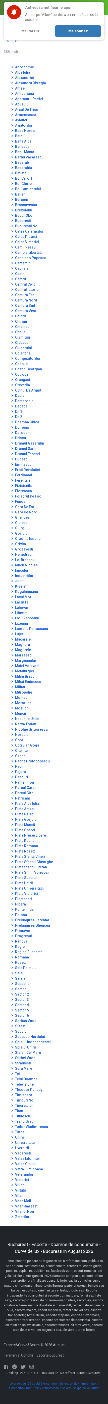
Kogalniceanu (26, 592)
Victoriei (21, 1180)
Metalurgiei (24, 671)
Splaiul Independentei (32, 1042)
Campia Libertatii (28, 253)
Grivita (20, 544)
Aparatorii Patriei (28, 99)
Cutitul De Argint (27, 390)
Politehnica (24, 909)
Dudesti (21, 459)
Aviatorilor (23, 125)
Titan (18, 1111)
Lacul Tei (21, 602)
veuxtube (93, 1388)
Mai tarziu (30, 31)
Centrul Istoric (26, 290)
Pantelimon (24, 782)
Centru (20, 279)
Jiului (19, 581)
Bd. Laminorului (27, 189)
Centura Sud (24, 306)
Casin (19, 274)
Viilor (19, 1185)
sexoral (67, 1388)
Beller (19, 194)
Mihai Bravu (24, 676)
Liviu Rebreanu (26, 618)
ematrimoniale (53, 1383)
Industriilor (24, 576)
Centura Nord (25, 300)
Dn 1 (18, 411)
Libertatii (21, 613)
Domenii (21, 427)
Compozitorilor (27, 358)
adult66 (26, 1383)
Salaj (18, 973)
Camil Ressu (25, 247)
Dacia (19, 396)
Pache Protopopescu (32, 761)
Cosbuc (21, 364)
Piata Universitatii (29, 888)
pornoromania (51, 1388)
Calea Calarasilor (29, 231)
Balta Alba (22, 141)
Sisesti (20, 1026)
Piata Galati (24, 814)
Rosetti (20, 962)
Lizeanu (21, 623)
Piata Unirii (23, 883)
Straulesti (22, 1063)
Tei (17, 1074)
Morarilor (22, 703)
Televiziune (24, 1084)
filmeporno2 (17, 1388)
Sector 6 (21, 1015)
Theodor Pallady (28, 1090)
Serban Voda (25, 1021)
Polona (20, 915)
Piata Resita (24, 841)
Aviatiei (20, 120)
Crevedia (22, 385)
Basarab (21, 162)
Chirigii (20, 321)
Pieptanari (23, 899)
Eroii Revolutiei (27, 470)
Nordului (22, 735)
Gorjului (21, 533)
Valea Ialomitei (27, 1159)
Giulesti (21, 523)
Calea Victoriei (26, 242)
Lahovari (21, 607)
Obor (18, 740)
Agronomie (24, 67)
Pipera (20, 904)
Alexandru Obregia (30, 83)
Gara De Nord (25, 512)
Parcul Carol (25, 788)
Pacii (18, 766)
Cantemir (22, 263)
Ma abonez (78, 31)
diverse (15, 1383)
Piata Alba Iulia (26, 804)
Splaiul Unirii (25, 1047)
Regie (19, 947)
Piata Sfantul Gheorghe (33, 862)
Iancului (21, 570)
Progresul (23, 936)
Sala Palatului (25, 968)
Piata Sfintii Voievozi (31, 872)
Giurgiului (22, 528)
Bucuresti (22, 221)
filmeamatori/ (89, 1383)
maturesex (33, 1388)
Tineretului (23, 1106)
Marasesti (23, 655)
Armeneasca (25, 115)
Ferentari (22, 480)
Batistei (20, 173)
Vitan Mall (22, 1201)
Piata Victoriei (26, 894)
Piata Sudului (25, 878)
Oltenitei (21, 751)
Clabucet (21, 343)
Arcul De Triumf (27, 109)
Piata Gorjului (25, 819)
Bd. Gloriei (23, 184)
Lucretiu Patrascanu (31, 629)
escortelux (71, 1383)
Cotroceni (22, 374)
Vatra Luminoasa (28, 1169)
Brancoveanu (25, 205)
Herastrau (23, 555)
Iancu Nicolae (26, 565)
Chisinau (21, 327)
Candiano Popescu (30, 258)
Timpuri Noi (24, 1100)
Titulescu (22, 1116)
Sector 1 (21, 989)
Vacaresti (22, 1153)
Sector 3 (21, 1000)
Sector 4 (21, 1005)
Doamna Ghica (26, 422)
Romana (21, 957)
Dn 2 (18, 417)
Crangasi (22, 380)
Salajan (20, 978)
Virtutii (20, 1190)
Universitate (24, 1143)
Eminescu (22, 464)
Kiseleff (21, 586)
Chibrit (20, 316)
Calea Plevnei (25, 237)
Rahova (20, 941)
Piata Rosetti (25, 851)
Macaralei (23, 639)
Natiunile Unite (26, 719)
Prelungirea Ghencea (32, 925)
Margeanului (25, 660)
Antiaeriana (24, 94)
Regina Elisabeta (28, 952)
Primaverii (23, 931)
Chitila (19, 332)
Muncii (20, 713)
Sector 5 (21, 1010)
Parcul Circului (26, 793)
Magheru (22, 645)
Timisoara (23, 1095)
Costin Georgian (28, 369)
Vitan (18, 1196)
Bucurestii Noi (26, 226)
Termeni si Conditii (18, 1355)
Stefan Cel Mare (27, 1053)
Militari (20, 687)
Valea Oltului (25, 1164)
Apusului (21, 104)
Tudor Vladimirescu (31, 1127)
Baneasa (21, 147)
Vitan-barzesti (26, 1206)
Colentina (22, 353)
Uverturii (21, 1148)
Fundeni (21, 502)
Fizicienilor (24, 486)
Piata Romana (26, 846)
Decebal (21, 406)
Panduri (21, 777)
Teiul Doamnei (26, 1079)
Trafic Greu (23, 1121)
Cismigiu (22, 337)
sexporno (79, 1388)
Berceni (21, 200)
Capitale (21, 268)
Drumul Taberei (27, 454)
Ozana (20, 756)
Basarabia (23, 168)
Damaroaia (23, 401)
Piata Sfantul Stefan (30, 867)
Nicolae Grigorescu (31, 729)
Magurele (22, 650)
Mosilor (21, 708)
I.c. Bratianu (24, 560)
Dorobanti (22, 433)
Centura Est (24, 295)
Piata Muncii (24, 825)
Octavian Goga (26, 745)
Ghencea (22, 517)
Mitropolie (23, 692)
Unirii (19, 1137)
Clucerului (23, 348)
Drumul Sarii (25, 449)
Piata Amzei (24, 809)
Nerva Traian (25, 724)
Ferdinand (23, 475)
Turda (19, 1132)
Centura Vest (25, 311)
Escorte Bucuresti (51, 1355)
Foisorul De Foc (27, 496)
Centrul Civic (25, 284)
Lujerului (21, 634)
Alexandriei (24, 78)
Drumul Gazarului (29, 443)
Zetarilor (22, 1217)
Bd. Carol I (23, 178)
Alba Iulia (22, 72)
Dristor (20, 438)
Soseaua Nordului (29, 1037)
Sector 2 (21, 994)
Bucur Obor (24, 215)
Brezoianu (23, 210)
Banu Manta (24, 152)
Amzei (20, 88)
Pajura (20, 772)
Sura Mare (23, 1068)
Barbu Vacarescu (28, 157)
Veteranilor (24, 1174)
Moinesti (21, 698)
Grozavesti (23, 549)
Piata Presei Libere (30, 835)
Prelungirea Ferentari (32, 920)
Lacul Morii (23, 597)
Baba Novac (24, 131)
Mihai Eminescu (27, 682)
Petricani (22, 798)
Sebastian (22, 984)
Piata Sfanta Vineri (29, 857)
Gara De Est (24, 507)
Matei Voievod (26, 666)
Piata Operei (24, 830)
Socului (21, 1031)
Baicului (21, 136)
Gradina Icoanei (27, 539)
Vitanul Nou (24, 1211)
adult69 (37, 1383)
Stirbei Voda (24, 1058)
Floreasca (23, 491)
